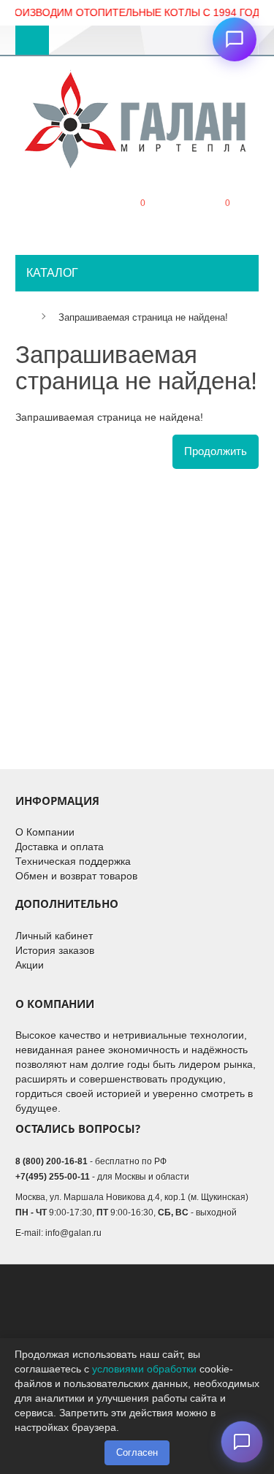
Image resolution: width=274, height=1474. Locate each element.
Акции (29, 965)
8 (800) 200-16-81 (51, 1161)
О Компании (45, 832)
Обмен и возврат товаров (76, 876)
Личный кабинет (54, 936)
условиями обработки (144, 1369)
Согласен (137, 1452)
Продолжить (215, 451)
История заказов (54, 950)
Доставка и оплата (59, 846)
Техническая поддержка (73, 861)
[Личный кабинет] (52, 214)
